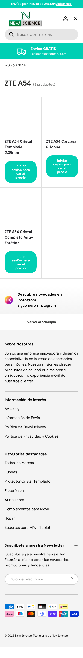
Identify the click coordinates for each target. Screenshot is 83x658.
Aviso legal (14, 408)
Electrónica (14, 490)
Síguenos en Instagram (37, 305)
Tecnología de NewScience (50, 635)
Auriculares (14, 499)
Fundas (11, 472)
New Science (23, 635)
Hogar (10, 518)
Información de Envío (22, 417)
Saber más (64, 4)
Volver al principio (41, 322)
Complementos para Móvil (27, 509)
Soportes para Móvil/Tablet (27, 527)
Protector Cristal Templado (27, 481)
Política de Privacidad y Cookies (32, 436)
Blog (12, 178)
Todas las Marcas (19, 462)
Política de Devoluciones (25, 427)
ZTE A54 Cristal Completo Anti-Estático (19, 237)
